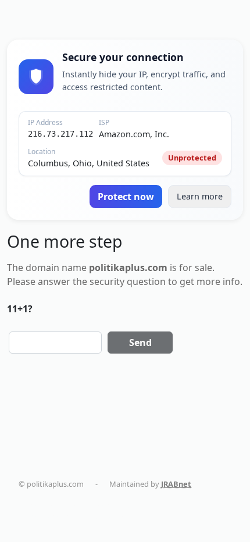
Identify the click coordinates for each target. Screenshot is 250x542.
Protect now (126, 196)
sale (203, 267)
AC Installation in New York (76, 517)
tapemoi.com (53, 506)
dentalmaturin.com (63, 495)
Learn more (200, 196)
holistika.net (202, 495)
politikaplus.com (138, 495)
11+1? (20, 308)
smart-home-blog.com (128, 506)
